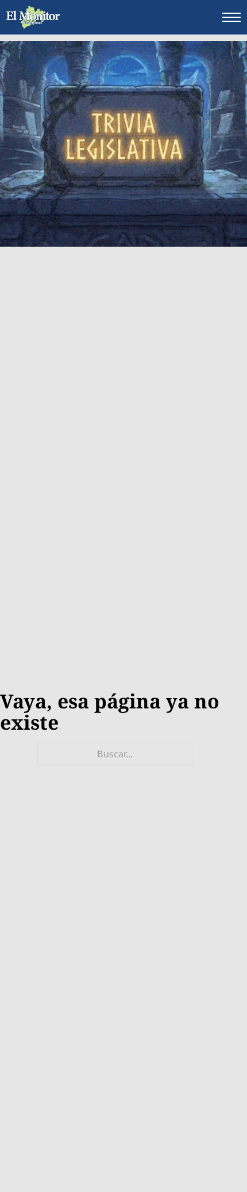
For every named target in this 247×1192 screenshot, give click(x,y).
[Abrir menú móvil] (231, 17)
